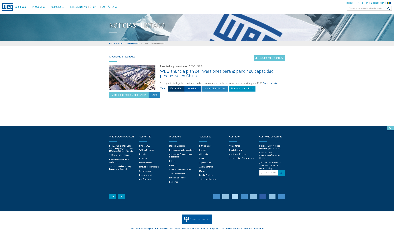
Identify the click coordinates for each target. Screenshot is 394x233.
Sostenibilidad (145, 171)
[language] (390, 3)
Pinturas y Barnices (177, 178)
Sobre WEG (20, 7)
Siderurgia (203, 154)
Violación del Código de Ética (241, 158)
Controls (173, 165)
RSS (216, 228)
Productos (38, 7)
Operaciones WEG (146, 163)
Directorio (143, 158)
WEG (6, 7)
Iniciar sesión (378, 3)
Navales (202, 150)
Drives (172, 161)
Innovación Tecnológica (149, 167)
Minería (202, 171)
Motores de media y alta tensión (129, 94)
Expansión (175, 88)
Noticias (349, 3)
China (154, 94)
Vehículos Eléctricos (207, 179)
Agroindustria (205, 163)
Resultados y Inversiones (173, 66)
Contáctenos (109, 7)
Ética (93, 7)
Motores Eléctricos (177, 146)
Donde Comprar (235, 150)
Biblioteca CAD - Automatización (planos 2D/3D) (269, 155)
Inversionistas (78, 7)
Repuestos (173, 182)
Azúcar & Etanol (206, 167)
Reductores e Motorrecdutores (182, 150)
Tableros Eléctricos (177, 174)
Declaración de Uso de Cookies (165, 228)
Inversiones (193, 88)
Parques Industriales (242, 88)
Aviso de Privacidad (139, 228)
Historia (142, 154)
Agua (201, 158)
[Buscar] (389, 8)
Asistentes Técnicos (238, 154)
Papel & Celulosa (206, 175)
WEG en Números (146, 150)
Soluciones (57, 7)
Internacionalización (215, 88)
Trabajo (359, 3)
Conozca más (270, 83)
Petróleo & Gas (205, 146)
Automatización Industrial (180, 169)
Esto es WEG (144, 146)
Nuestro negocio (146, 175)
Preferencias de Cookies (200, 219)
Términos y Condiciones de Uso (197, 228)
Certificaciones (145, 179)
